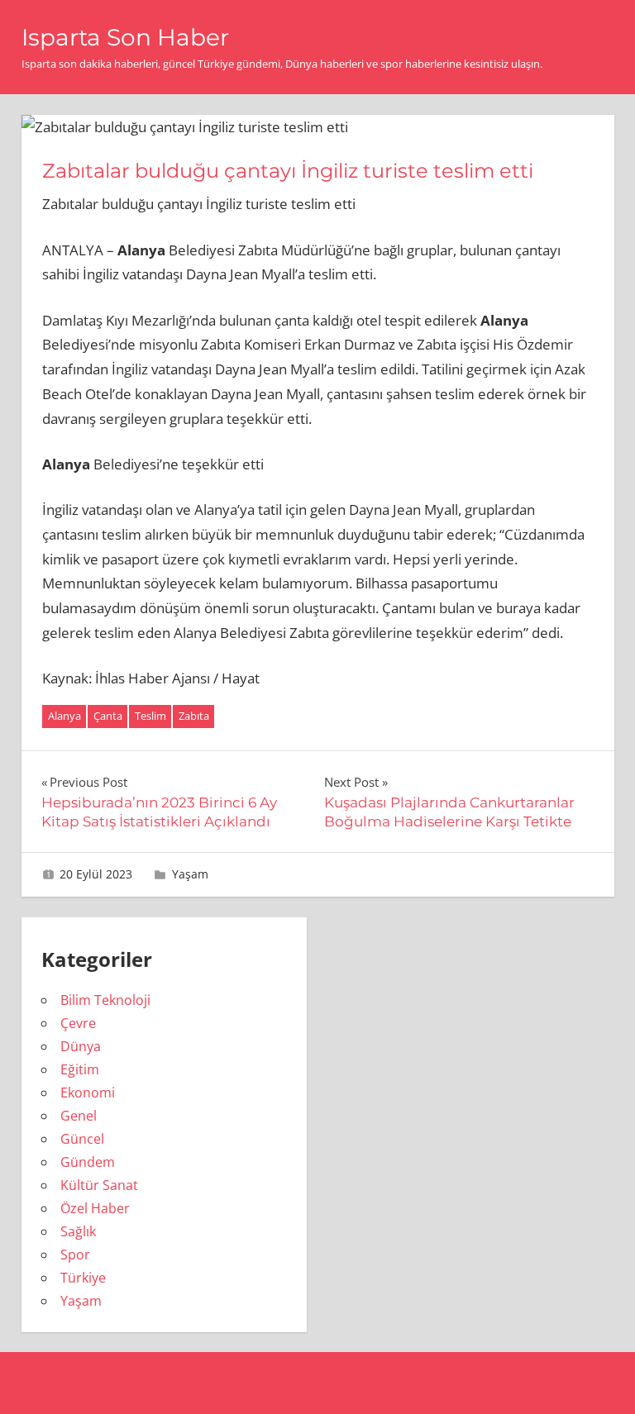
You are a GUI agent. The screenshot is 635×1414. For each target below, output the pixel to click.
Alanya (64, 715)
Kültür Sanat (99, 1185)
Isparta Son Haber (125, 37)
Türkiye (83, 1278)
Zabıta (194, 715)
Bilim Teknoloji (105, 1000)
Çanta (107, 715)
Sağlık (78, 1231)
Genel (78, 1116)
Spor (75, 1254)
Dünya (80, 1046)
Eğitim (79, 1069)
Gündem (87, 1162)
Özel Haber (95, 1208)
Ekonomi (87, 1092)
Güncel (82, 1139)
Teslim (150, 715)
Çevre (78, 1023)
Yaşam (190, 874)
